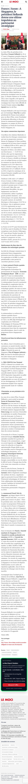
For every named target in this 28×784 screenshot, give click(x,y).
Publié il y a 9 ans (15, 29)
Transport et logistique (7, 759)
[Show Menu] (2, 1)
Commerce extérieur (6, 652)
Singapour (14, 654)
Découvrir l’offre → (14, 685)
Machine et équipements (7, 756)
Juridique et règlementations (8, 763)
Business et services (18, 756)
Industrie (13, 745)
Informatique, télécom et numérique (9, 754)
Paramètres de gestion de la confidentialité (10, 780)
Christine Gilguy (6, 29)
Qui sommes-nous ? (5, 777)
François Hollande (6, 654)
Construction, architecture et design (10, 747)
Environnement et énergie (7, 752)
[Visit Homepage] (14, 2)
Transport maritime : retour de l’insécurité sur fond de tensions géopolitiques (11, 727)
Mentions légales (14, 777)
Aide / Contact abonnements (7, 775)
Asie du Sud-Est (15, 650)
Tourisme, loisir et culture (19, 759)
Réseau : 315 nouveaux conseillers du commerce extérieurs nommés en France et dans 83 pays (13, 736)
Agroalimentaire (5, 745)
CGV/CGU (21, 777)
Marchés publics (5, 766)
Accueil (2, 5)
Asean (8, 650)
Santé (17, 763)
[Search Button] (26, 1)
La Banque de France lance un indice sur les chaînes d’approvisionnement (13, 732)
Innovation (4, 761)
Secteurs (7, 5)
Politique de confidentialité (6, 778)
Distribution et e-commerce (8, 749)
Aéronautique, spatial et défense (15, 761)
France (14, 652)
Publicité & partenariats (20, 775)
